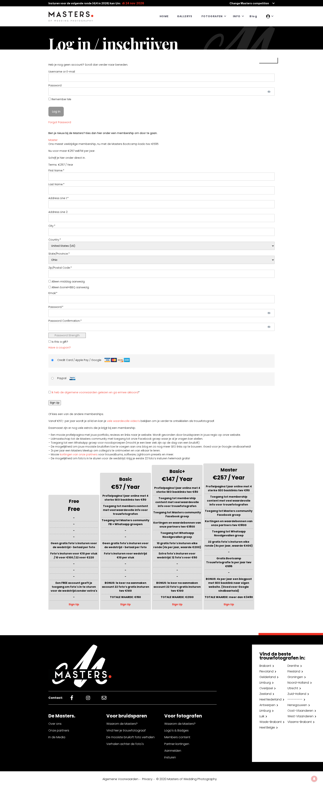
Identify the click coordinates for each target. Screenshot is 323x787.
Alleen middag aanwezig (68, 281)
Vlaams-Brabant (299, 722)
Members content (177, 737)
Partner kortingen (176, 744)
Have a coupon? (59, 347)
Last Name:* (56, 184)
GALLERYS (184, 16)
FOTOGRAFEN (212, 16)
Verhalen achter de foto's (125, 744)
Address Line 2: (58, 212)
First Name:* (56, 170)
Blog (253, 16)
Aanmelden (172, 750)
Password (54, 85)
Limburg (265, 682)
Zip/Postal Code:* (60, 268)
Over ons (54, 724)
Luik (261, 716)
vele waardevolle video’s (123, 421)
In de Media (56, 737)
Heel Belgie (267, 727)
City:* (51, 226)
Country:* (54, 240)
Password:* (55, 307)
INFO (237, 16)
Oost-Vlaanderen (300, 710)
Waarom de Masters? (122, 724)
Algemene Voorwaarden (120, 779)
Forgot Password (59, 122)
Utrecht (292, 688)
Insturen (170, 757)
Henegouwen (297, 705)
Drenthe (293, 666)
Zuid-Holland (296, 694)
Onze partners (58, 730)
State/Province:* (59, 254)
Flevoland (266, 671)
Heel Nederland (270, 699)
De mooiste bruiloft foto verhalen (130, 737)
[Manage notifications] (314, 779)
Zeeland (265, 694)
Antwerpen (267, 705)
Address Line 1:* (58, 198)
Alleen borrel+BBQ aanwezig (70, 287)
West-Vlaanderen (300, 716)
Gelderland (267, 677)
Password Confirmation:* (65, 321)
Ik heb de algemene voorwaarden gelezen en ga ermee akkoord (95, 392)
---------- (294, 699)
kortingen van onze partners (79, 454)
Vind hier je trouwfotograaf (126, 730)
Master (53, 140)
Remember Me (61, 99)
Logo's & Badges (176, 730)
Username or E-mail (61, 71)
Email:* (52, 293)
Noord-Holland (298, 682)
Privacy (147, 779)
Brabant (265, 666)
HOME (164, 16)
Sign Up (74, 604)
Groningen (295, 677)
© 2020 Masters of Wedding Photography (186, 779)
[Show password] (269, 91)
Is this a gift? (59, 342)
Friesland (293, 671)
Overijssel (266, 688)
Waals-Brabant (270, 722)
